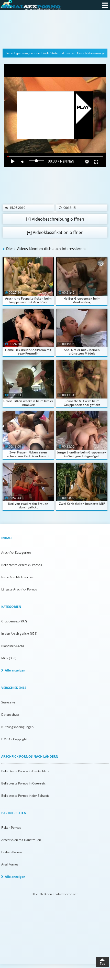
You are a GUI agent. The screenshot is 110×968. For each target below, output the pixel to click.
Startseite (8, 702)
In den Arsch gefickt (19, 633)
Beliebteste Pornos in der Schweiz (25, 795)
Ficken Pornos (11, 827)
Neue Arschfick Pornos (17, 577)
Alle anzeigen (15, 670)
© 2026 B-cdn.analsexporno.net (55, 894)
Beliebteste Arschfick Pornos (21, 565)
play (83, 108)
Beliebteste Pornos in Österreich (24, 783)
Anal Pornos (9, 864)
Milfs (8, 658)
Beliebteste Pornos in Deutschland (25, 771)
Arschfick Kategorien (16, 552)
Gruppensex (14, 621)
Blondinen (12, 646)
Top (102, 963)
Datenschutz (10, 714)
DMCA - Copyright (14, 739)
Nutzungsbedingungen (17, 727)
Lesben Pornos (11, 852)
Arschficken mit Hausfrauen (21, 840)
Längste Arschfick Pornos (19, 589)
